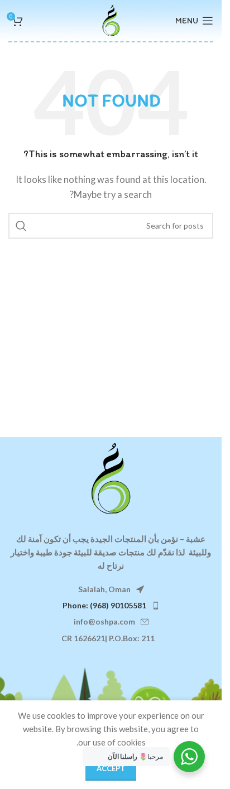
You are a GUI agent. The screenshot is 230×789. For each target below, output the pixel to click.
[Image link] (111, 477)
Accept (111, 768)
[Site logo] (111, 19)
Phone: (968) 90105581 (104, 605)
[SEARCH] (21, 226)
